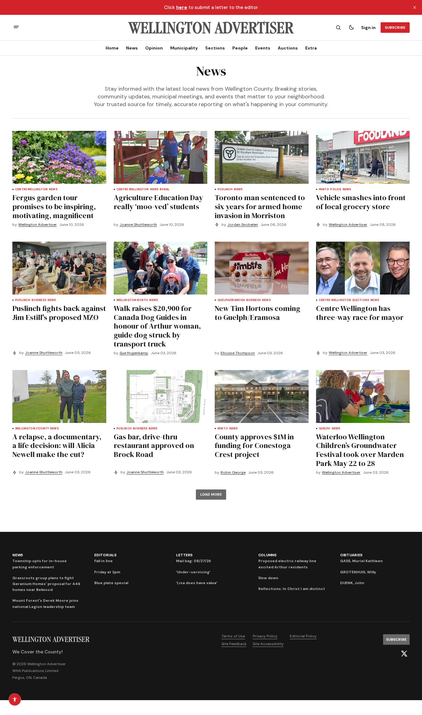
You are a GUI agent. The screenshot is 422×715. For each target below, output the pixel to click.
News (132, 48)
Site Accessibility (268, 643)
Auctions (288, 48)
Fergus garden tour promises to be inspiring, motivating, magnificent (54, 206)
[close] (415, 7)
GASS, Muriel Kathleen (361, 560)
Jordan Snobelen (242, 225)
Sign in (368, 27)
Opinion (154, 48)
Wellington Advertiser (37, 225)
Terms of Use (233, 636)
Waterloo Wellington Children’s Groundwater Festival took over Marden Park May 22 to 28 (360, 450)
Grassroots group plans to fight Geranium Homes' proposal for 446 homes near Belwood (46, 583)
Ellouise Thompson (238, 353)
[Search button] (338, 27)
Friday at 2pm (107, 572)
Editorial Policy (303, 636)
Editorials (105, 555)
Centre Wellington (31, 189)
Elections (360, 300)
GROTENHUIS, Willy (358, 572)
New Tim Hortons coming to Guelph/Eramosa (257, 312)
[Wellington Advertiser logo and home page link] (211, 27)
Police (335, 189)
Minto (324, 189)
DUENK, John (352, 582)
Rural (164, 189)
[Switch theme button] (351, 27)
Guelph (325, 428)
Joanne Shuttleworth (138, 225)
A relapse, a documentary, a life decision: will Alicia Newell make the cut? (56, 446)
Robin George (233, 473)
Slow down (268, 577)
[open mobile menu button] (16, 27)
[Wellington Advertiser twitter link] (404, 654)
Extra (311, 48)
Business (39, 300)
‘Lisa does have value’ (196, 582)
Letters (184, 555)
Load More (211, 494)
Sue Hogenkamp (134, 353)
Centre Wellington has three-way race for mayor (359, 312)
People (240, 48)
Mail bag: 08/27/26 (193, 560)
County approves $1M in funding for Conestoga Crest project (254, 446)
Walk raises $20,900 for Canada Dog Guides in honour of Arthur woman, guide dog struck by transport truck (157, 326)
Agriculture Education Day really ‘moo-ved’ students (158, 202)
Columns (267, 555)
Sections (215, 48)
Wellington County (32, 428)
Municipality (184, 48)
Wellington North (132, 300)
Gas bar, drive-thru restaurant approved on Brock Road (154, 446)
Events (262, 48)
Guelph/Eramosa (231, 300)
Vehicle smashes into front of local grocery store (361, 202)
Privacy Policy (265, 636)
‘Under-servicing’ (193, 572)
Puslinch (225, 189)
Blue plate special (111, 582)
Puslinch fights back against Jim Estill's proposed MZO (59, 312)
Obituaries (351, 555)
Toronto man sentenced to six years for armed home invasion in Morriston (260, 206)
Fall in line (103, 560)
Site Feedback (234, 643)
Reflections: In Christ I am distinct (291, 588)
